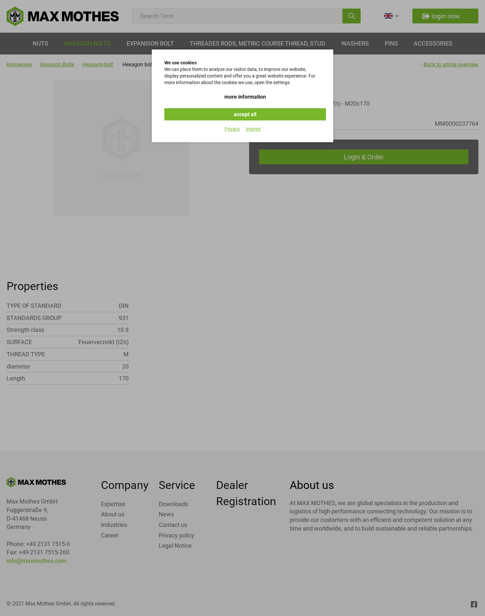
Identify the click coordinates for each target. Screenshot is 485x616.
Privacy (232, 129)
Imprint (253, 129)
